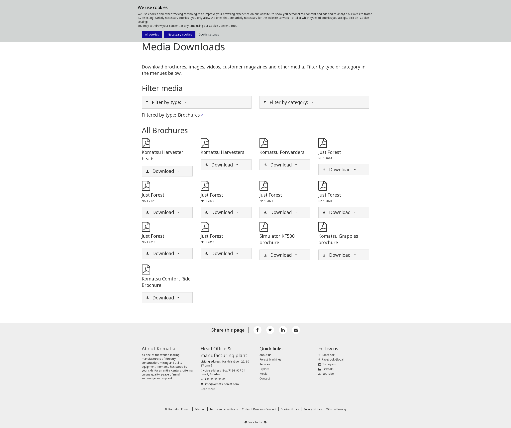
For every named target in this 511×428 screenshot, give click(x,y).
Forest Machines (270, 359)
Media (263, 373)
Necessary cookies (180, 34)
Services (264, 364)
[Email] (296, 330)
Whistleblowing (336, 409)
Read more (208, 389)
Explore (264, 369)
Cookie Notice (290, 409)
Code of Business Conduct (259, 409)
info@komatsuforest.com (222, 384)
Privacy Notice (312, 409)
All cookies (152, 34)
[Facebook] (257, 330)
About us (265, 355)
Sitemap (200, 409)
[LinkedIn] (283, 330)
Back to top (255, 422)
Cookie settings (209, 34)
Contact (264, 378)
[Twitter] (270, 330)
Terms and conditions (224, 409)
